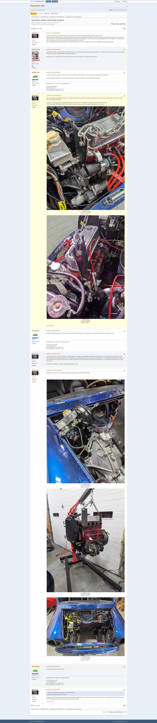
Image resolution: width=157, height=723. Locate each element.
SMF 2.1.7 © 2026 (33, 721)
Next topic (123, 24)
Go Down (33, 28)
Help (114, 721)
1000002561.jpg (86, 593)
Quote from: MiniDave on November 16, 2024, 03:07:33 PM (62, 692)
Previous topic (115, 24)
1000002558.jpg (86, 484)
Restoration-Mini (37, 6)
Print (124, 28)
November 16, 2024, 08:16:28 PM (53, 689)
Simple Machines (40, 721)
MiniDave (36, 72)
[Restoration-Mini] (32, 65)
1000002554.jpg (86, 320)
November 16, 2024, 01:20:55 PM (54, 370)
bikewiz (35, 33)
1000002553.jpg (86, 211)
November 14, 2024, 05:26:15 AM (53, 353)
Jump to (104, 712)
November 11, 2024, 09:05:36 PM (53, 49)
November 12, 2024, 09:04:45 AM (53, 72)
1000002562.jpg (86, 657)
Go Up (32, 705)
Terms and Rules (119, 721)
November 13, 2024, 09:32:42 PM (53, 330)
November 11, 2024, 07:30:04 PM (53, 33)
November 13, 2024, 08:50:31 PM (54, 95)
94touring (36, 49)
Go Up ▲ (126, 721)
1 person (48, 325)
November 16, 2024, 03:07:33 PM (53, 666)
